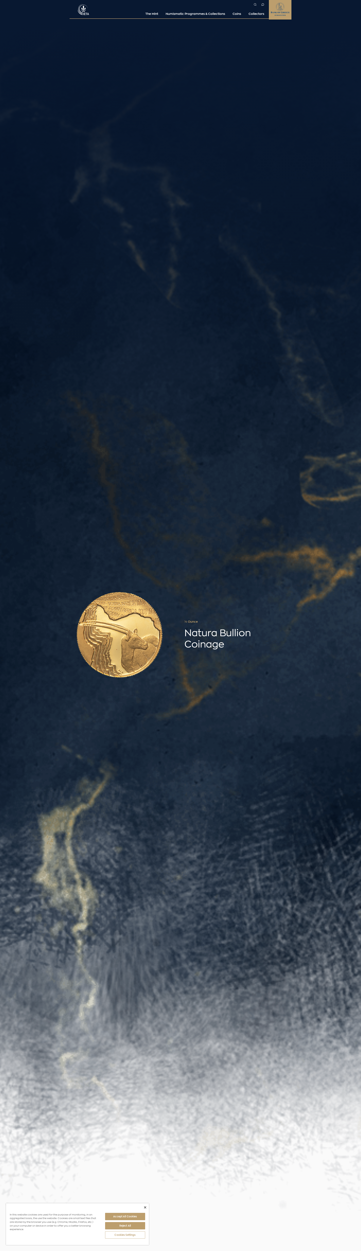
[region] (77, 1224)
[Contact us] (262, 4)
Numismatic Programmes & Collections (195, 13)
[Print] (289, 622)
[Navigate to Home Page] (83, 9)
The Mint (151, 13)
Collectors (256, 13)
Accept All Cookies (125, 1216)
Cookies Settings (125, 1235)
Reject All (125, 1226)
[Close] (145, 1207)
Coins (237, 13)
